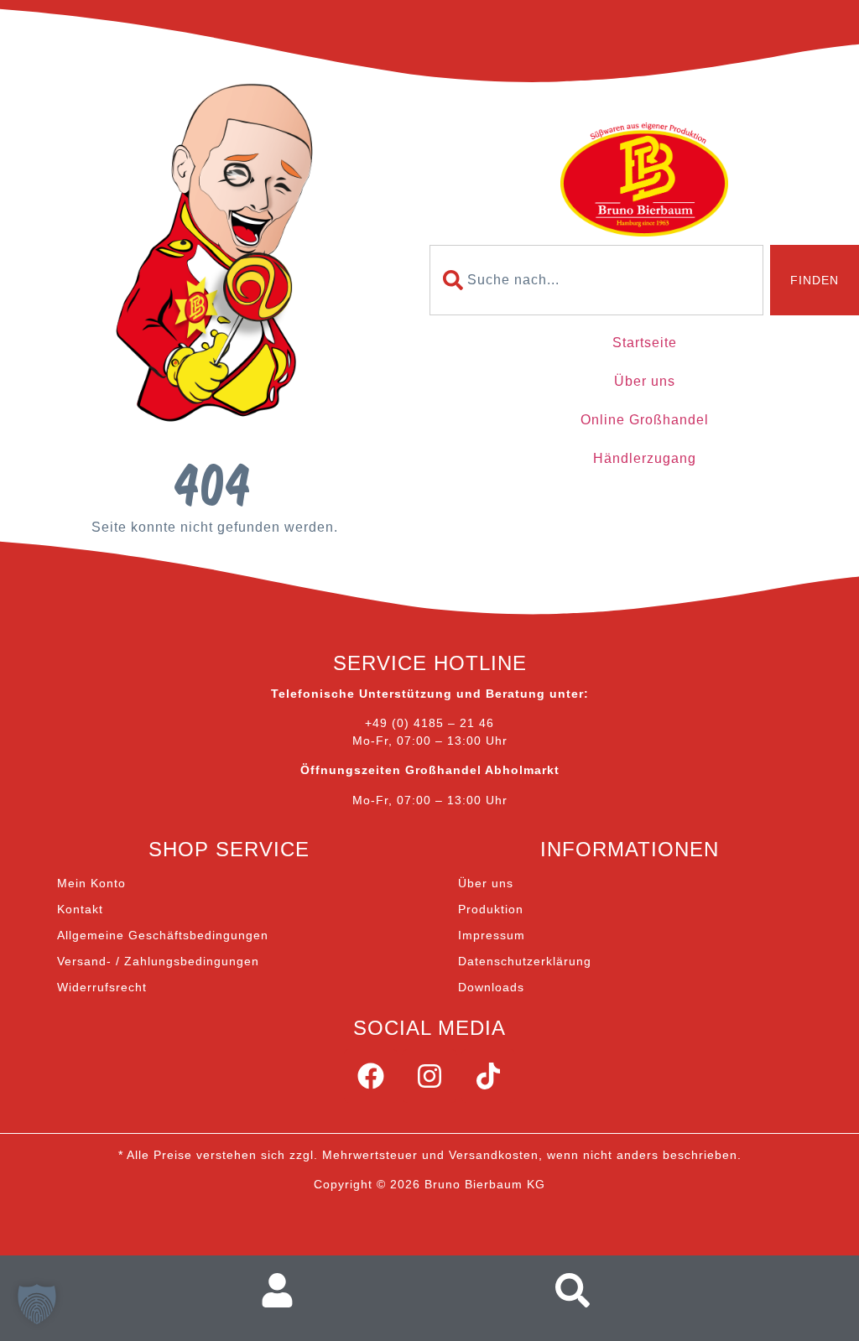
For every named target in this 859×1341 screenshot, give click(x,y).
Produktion (490, 909)
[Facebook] (371, 1076)
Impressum (491, 935)
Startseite (644, 342)
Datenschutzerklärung (524, 961)
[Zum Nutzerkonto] (284, 1290)
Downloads (491, 987)
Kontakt (80, 909)
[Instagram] (429, 1076)
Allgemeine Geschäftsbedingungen (162, 935)
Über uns (644, 381)
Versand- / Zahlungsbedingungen (158, 961)
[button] (37, 1304)
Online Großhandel (644, 420)
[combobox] (596, 280)
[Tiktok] (488, 1076)
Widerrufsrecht (102, 987)
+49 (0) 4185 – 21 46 (429, 723)
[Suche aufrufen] (577, 1290)
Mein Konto (91, 883)
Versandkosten (494, 1155)
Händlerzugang (644, 458)
